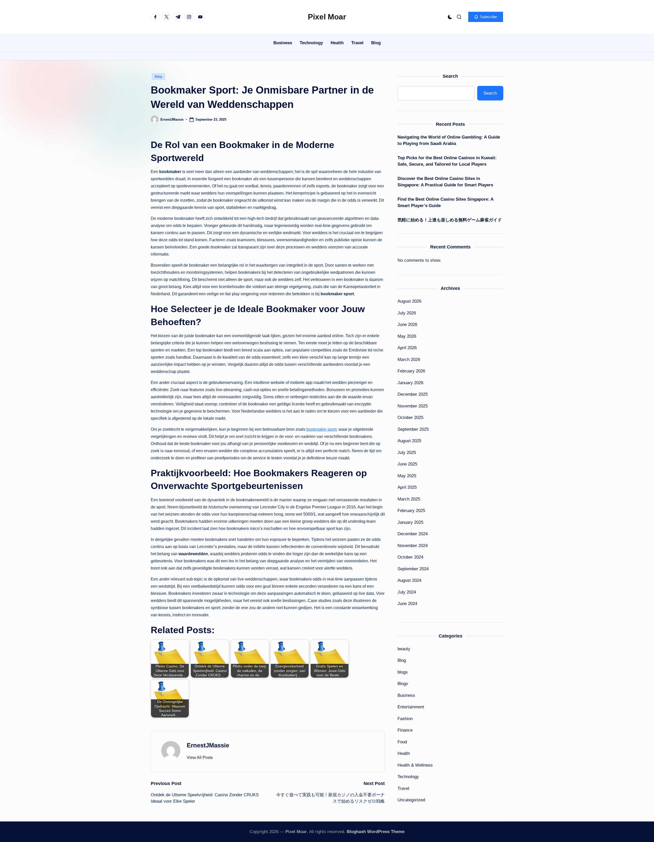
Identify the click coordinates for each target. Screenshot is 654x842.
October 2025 (410, 417)
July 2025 (407, 452)
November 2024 (413, 545)
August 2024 (409, 580)
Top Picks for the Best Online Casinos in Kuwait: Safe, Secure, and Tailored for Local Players (447, 161)
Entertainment (411, 706)
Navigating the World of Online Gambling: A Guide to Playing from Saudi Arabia (449, 140)
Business (406, 695)
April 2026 (407, 347)
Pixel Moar (327, 17)
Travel (403, 788)
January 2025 (410, 522)
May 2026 (407, 336)
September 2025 (413, 429)
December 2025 (413, 394)
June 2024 (407, 603)
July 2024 (407, 592)
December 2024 (413, 533)
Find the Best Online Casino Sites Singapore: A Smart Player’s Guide (445, 202)
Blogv (403, 683)
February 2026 (411, 371)
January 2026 (410, 382)
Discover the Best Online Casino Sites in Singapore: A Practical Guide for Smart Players (445, 182)
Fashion (405, 718)
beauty (404, 648)
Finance (405, 730)
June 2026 (407, 324)
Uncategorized (411, 800)
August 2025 (409, 440)
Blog (158, 76)
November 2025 (413, 406)
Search (450, 76)
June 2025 (407, 464)
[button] (485, 17)
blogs (403, 672)
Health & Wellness (415, 765)
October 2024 (410, 557)
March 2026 (409, 359)
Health (404, 753)
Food (402, 741)
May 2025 (407, 475)
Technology (408, 776)
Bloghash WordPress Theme (375, 831)
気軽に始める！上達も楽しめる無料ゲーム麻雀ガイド (450, 220)
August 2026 (409, 301)
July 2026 (407, 313)
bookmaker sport (321, 429)
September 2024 (413, 568)
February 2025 (411, 510)
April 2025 (407, 487)
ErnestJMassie (208, 745)
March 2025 (409, 499)
